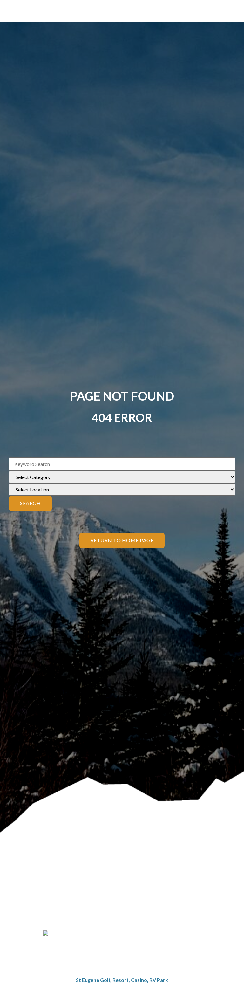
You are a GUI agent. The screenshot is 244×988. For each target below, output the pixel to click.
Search (30, 503)
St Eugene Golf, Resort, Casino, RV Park (122, 980)
